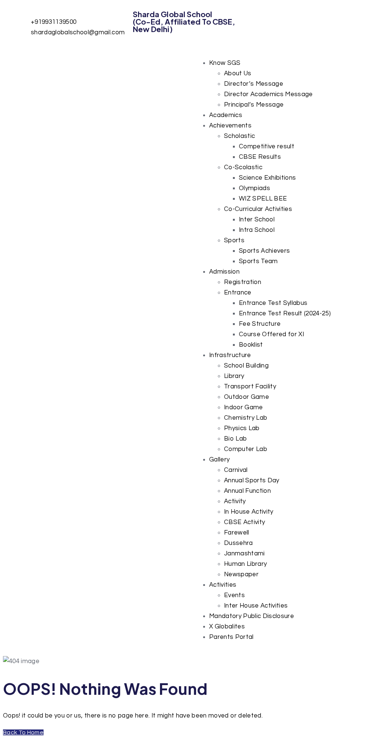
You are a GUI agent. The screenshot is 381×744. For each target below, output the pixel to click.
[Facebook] (265, 19)
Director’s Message (253, 84)
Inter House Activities (256, 605)
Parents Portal (231, 637)
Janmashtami (244, 553)
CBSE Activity (244, 522)
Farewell (236, 532)
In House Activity (248, 511)
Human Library (245, 564)
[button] (290, 63)
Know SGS (225, 63)
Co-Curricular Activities (258, 209)
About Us (238, 73)
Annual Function (247, 491)
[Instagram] (285, 19)
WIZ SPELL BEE (263, 198)
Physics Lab (242, 428)
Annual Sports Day (251, 480)
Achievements (230, 125)
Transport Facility (250, 386)
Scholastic (239, 136)
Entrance (238, 292)
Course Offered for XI (271, 334)
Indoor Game (243, 407)
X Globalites (227, 626)
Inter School (257, 219)
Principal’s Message (254, 104)
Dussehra (238, 543)
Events (234, 595)
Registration (242, 282)
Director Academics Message (268, 94)
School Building (246, 365)
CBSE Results (260, 157)
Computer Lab (245, 449)
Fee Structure (260, 324)
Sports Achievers (264, 251)
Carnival (236, 470)
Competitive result (266, 146)
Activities (222, 584)
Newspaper (241, 574)
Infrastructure (230, 355)
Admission (224, 271)
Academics (225, 115)
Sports (234, 240)
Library (234, 376)
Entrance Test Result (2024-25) (285, 313)
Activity (235, 501)
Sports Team (258, 261)
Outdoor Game (246, 397)
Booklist (251, 344)
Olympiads (254, 188)
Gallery (219, 459)
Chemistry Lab (245, 417)
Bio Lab (235, 438)
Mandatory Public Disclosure (251, 616)
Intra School (257, 230)
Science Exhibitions (267, 177)
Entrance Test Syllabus (273, 303)
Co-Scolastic (243, 167)
